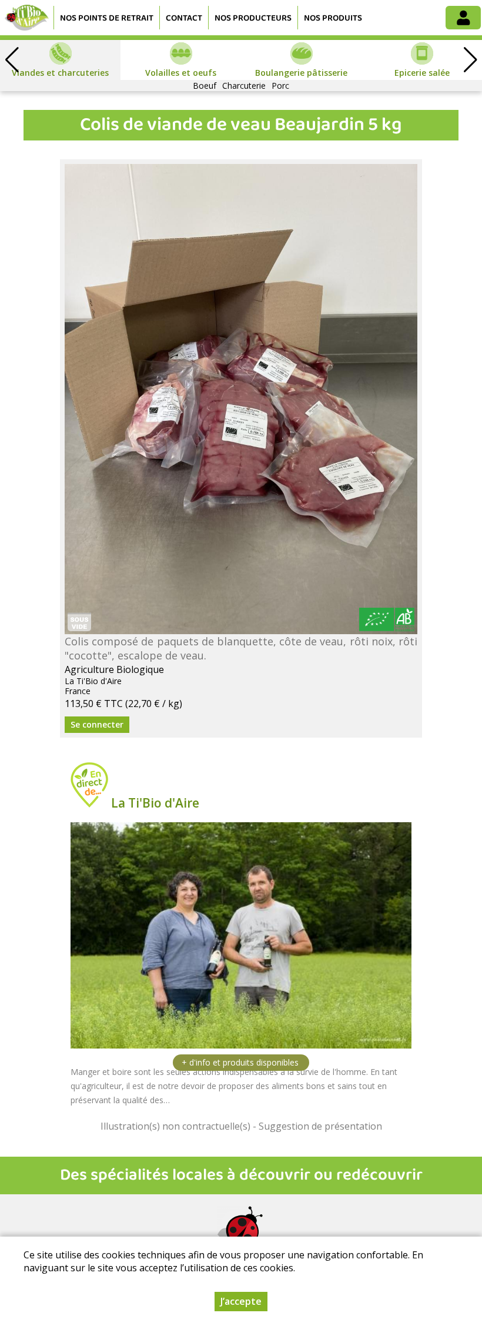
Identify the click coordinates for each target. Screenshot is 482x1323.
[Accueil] (26, 17)
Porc (280, 85)
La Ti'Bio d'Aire (155, 803)
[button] (470, 60)
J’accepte (241, 1301)
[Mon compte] (463, 17)
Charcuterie (244, 85)
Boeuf (204, 85)
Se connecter (97, 724)
